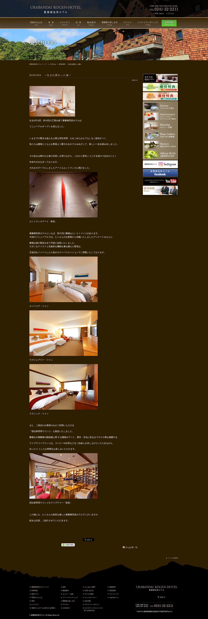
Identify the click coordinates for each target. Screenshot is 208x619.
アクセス (171, 13)
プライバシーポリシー (92, 604)
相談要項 (112, 587)
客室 (33, 601)
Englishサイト (114, 597)
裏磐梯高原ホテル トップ (38, 64)
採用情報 (112, 590)
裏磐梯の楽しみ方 (110, 23)
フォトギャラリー (91, 597)
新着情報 (35, 590)
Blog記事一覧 (131, 547)
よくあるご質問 (90, 587)
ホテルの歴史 (89, 594)
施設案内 (66, 590)
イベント (128, 23)
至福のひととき (37, 597)
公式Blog (53, 64)
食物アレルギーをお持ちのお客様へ (44, 608)
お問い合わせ (159, 13)
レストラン (65, 23)
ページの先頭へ (173, 558)
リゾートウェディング (148, 23)
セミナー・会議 (68, 594)
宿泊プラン (35, 594)
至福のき (36, 23)
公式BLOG (66, 608)
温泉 (64, 587)
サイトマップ (114, 594)
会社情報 (88, 601)
